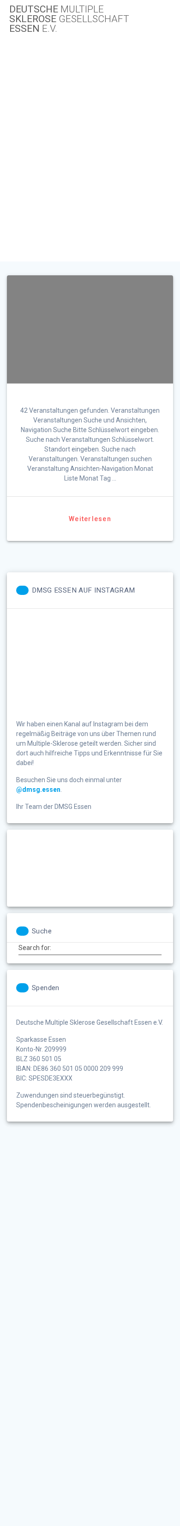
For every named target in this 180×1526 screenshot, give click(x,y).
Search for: (34, 947)
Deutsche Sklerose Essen (69, 19)
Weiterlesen (90, 519)
